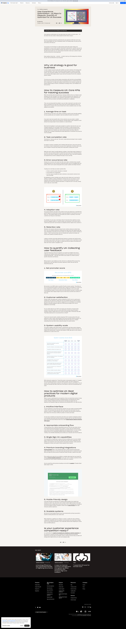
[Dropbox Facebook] (37, 607)
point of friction (71, 505)
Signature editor (49, 597)
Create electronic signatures (50, 594)
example (72, 463)
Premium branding (48, 449)
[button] (14, 3)
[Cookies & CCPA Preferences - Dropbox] (16, 622)
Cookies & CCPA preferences (61, 591)
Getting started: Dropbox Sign (63, 594)
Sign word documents (50, 599)
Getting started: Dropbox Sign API (63, 597)
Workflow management (44, 9)
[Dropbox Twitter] (35, 607)
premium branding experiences (54, 457)
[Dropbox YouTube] (39, 607)
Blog (38, 9)
